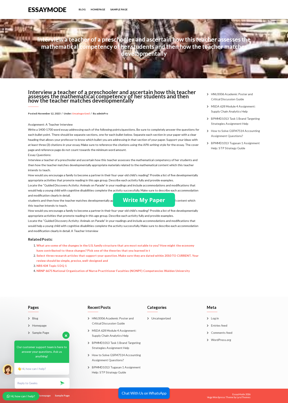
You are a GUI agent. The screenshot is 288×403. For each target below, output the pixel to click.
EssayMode (47, 9)
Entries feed (219, 325)
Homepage (98, 9)
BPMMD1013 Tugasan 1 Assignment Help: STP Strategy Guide (235, 145)
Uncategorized (81, 113)
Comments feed (221, 332)
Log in (215, 318)
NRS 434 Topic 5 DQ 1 (51, 265)
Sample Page (119, 9)
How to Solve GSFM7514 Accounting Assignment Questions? (235, 133)
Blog (82, 9)
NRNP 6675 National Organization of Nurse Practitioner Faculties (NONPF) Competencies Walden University (113, 271)
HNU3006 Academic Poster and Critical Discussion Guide (232, 96)
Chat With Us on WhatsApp (144, 393)
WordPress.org (221, 340)
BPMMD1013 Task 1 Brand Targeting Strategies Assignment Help (235, 121)
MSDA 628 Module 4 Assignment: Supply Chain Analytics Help (233, 108)
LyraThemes (243, 397)
